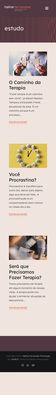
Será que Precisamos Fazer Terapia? (25, 271)
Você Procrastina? (22, 177)
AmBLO (14, 359)
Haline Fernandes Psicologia (36, 356)
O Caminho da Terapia (25, 85)
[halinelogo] (17, 6)
